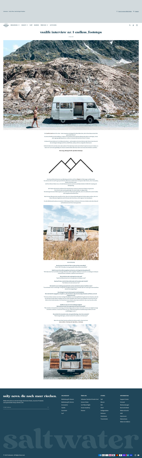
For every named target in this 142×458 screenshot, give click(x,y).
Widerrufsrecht (124, 410)
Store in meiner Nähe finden (125, 11)
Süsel (102, 407)
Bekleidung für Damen (67, 399)
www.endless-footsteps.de (65, 322)
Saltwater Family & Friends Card (89, 399)
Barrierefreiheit (124, 407)
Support (137, 11)
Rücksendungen (124, 405)
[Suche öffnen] (130, 25)
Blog (78, 179)
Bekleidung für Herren (67, 402)
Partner (83, 410)
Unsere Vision (85, 402)
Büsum (103, 402)
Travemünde (104, 419)
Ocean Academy (85, 407)
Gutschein (64, 410)
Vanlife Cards (49, 133)
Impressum (123, 416)
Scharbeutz (104, 416)
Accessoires (64, 405)
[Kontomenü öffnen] (133, 25)
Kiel (102, 405)
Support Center (124, 399)
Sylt (102, 399)
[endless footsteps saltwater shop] (71, 351)
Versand (122, 402)
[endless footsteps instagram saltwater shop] (71, 232)
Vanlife (63, 407)
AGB (121, 413)
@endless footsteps (77, 150)
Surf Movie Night (85, 405)
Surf (62, 413)
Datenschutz (123, 419)
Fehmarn (103, 413)
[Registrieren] (48, 407)
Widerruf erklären (125, 422)
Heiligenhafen (104, 410)
